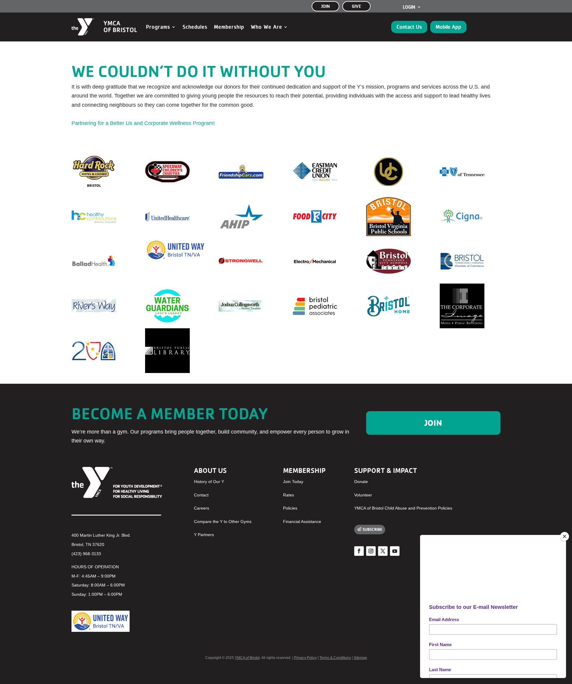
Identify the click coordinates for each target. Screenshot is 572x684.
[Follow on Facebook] (359, 551)
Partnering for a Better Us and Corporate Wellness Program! (143, 123)
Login (409, 7)
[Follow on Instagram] (371, 551)
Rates (288, 495)
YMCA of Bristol (247, 658)
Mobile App (448, 27)
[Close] (564, 536)
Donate (361, 481)
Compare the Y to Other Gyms (222, 521)
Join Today (293, 481)
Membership (229, 27)
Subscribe (372, 529)
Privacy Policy (305, 658)
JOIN (325, 6)
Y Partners (204, 534)
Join (433, 423)
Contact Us (409, 27)
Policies (290, 508)
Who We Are (266, 27)
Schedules (195, 27)
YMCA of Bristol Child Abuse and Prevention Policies (403, 508)
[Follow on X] (383, 551)
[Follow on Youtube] (395, 551)
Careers (201, 508)
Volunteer (363, 495)
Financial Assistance (302, 521)
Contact (201, 495)
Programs (158, 27)
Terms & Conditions (335, 658)
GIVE (356, 6)
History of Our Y (209, 481)
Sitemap (360, 658)
